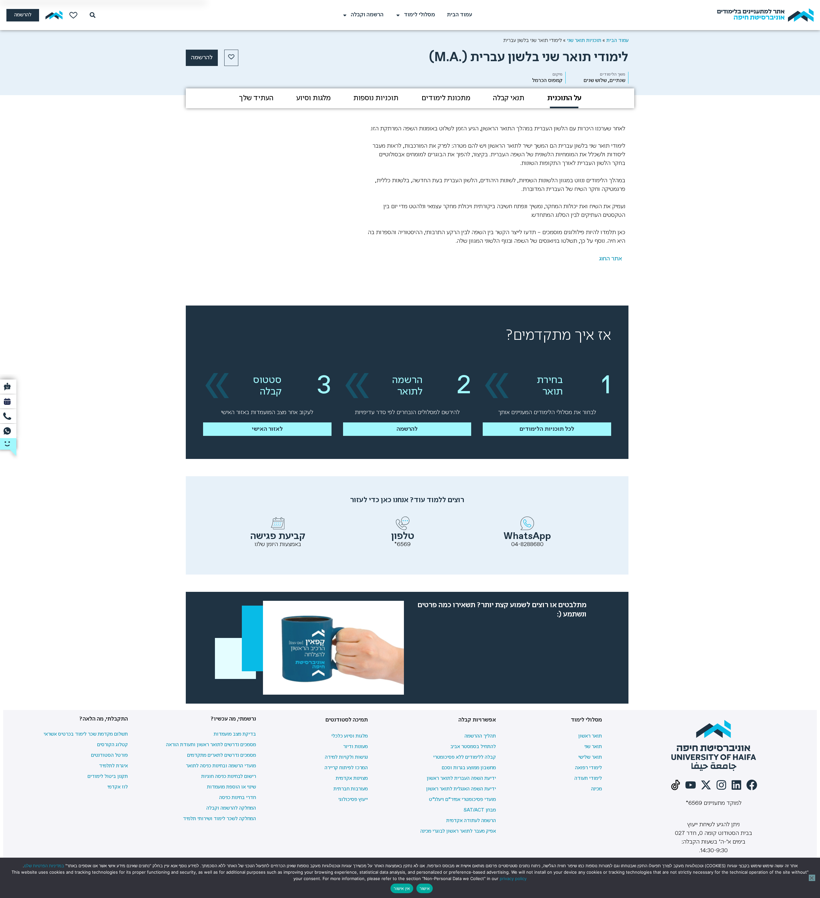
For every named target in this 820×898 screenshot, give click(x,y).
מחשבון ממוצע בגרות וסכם (469, 768)
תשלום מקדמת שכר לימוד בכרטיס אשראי (86, 734)
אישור (425, 888)
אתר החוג (610, 259)
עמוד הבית (459, 15)
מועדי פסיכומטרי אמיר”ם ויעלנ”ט (462, 799)
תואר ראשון (590, 736)
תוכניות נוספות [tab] (375, 98)
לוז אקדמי (117, 787)
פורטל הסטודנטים (109, 755)
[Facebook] (751, 785)
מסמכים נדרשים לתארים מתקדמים (221, 755)
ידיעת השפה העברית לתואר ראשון (461, 778)
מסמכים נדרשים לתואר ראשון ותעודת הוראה (211, 745)
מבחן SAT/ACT (479, 810)
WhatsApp (527, 536)
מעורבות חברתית (350, 789)
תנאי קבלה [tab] (508, 98)
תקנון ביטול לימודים (107, 776)
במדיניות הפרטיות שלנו (44, 865)
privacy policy (513, 878)
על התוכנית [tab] (564, 98)
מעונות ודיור (355, 747)
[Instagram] (721, 785)
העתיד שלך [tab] (256, 98)
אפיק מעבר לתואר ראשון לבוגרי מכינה (458, 831)
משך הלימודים (612, 74)
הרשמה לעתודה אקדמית (471, 821)
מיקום (557, 74)
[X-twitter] (706, 785)
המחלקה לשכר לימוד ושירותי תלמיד (219, 819)
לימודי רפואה (588, 768)
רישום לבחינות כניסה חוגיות (228, 776)
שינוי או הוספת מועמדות (231, 787)
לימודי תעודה (588, 778)
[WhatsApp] (527, 523)
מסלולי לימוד (419, 15)
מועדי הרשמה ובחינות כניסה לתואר (221, 766)
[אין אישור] (812, 878)
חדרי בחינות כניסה (237, 798)
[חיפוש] (91, 15)
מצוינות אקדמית (352, 778)
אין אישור (402, 888)
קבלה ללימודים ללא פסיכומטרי (464, 757)
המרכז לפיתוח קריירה (346, 768)
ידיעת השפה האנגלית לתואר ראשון (461, 789)
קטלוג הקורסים (112, 745)
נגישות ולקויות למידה (346, 757)
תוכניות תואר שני (584, 40)
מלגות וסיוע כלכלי (349, 736)
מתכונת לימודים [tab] (446, 98)
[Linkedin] (736, 785)
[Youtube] (691, 785)
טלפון (402, 536)
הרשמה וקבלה (367, 15)
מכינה (596, 789)
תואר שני (593, 747)
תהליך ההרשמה (480, 736)
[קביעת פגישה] (277, 523)
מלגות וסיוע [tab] (313, 98)
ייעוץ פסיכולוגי (353, 799)
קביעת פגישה (278, 536)
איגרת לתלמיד (113, 766)
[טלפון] (402, 523)
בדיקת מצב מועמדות (235, 734)
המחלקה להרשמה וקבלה (231, 808)
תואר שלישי (590, 757)
